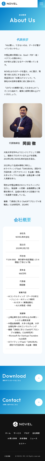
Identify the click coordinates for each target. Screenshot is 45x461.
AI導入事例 (12, 438)
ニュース (33, 438)
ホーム (8, 433)
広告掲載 (7, 456)
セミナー (22, 443)
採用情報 (23, 438)
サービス (17, 433)
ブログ (27, 433)
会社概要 (36, 433)
